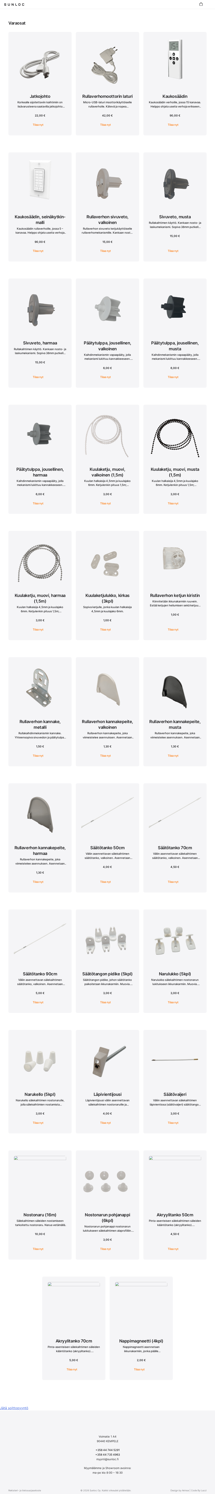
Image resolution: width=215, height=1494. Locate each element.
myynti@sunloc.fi (107, 1459)
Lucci (204, 1490)
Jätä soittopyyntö (14, 1408)
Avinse (185, 1490)
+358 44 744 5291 (108, 1450)
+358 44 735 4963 (107, 1454)
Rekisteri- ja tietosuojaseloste (24, 1490)
